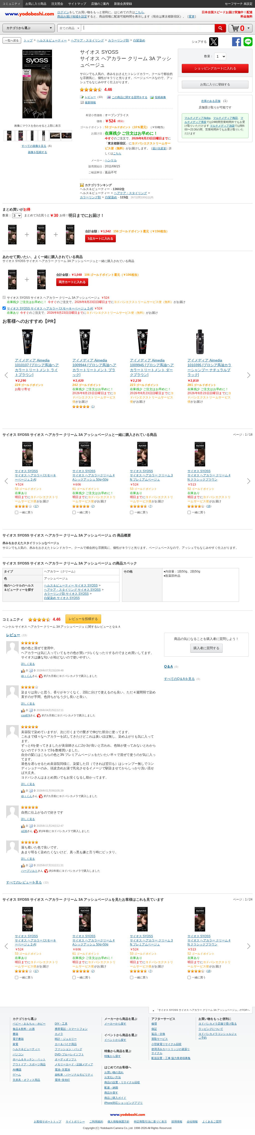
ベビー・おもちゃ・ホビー (29, 1023)
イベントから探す (115, 1039)
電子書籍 (18, 1038)
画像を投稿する (37, 152)
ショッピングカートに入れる (215, 68)
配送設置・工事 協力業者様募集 (171, 1058)
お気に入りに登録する (215, 84)
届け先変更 (159, 148)
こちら (139, 12)
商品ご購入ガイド (115, 1097)
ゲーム (17, 1074)
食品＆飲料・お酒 (24, 1028)
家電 (15, 1044)
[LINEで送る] (248, 45)
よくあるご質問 (211, 1121)
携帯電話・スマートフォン (71, 1028)
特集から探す (112, 1056)
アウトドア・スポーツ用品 (29, 1064)
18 (208, 506)
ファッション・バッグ (68, 1049)
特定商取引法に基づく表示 (150, 1121)
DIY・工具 (61, 1023)
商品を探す (111, 1092)
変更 (192, 16)
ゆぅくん (26, 675)
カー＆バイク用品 (66, 1044)
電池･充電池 (62, 1069)
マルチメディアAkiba (197, 117)
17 (36, 506)
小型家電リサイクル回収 (166, 1044)
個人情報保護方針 (118, 1121)
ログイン (63, 12)
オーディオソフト (66, 1059)
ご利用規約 (96, 1121)
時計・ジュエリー (66, 1038)
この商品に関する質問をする (129, 97)
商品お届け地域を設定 (72, 16)
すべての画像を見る (34, 145)
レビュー (90, 96)
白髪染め (111, 197)
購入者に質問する (206, 648)
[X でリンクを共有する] (213, 45)
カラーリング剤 (90, 197)
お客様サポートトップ (47, 1121)
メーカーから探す (115, 1023)
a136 (24, 831)
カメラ (59, 1033)
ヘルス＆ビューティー (95, 189)
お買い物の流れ (114, 1072)
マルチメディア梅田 (225, 117)
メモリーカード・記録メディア (74, 1064)
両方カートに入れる (72, 282)
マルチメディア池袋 (222, 125)
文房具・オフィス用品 (26, 1079)
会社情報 (192, 1121)
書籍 (15, 1033)
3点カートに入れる (100, 238)
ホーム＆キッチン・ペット (29, 1059)
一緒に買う (26, 512)
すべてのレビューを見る (24, 882)
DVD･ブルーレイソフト (69, 1054)
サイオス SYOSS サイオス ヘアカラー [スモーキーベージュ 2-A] (50, 308)
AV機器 (17, 1069)
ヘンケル (111, 160)
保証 (154, 1028)
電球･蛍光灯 (62, 1079)
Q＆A (168, 666)
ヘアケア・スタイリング (130, 193)
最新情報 (90, 102)
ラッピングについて (210, 1028)
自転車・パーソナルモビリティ (74, 1074)
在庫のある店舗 (210, 100)
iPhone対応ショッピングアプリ (123, 1102)
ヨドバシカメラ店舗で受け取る (217, 1023)
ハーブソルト (29, 870)
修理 (154, 1023)
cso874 (25, 715)
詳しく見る (28, 663)
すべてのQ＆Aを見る (179, 679)
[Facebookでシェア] (236, 45)
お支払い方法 (112, 1077)
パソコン (18, 1054)
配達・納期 (111, 1087)
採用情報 (176, 1121)
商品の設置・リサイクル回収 (122, 1082)
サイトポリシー (75, 1121)
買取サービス (159, 1038)
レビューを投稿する (83, 619)
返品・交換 (158, 1033)
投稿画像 (160, 97)
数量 (207, 56)
